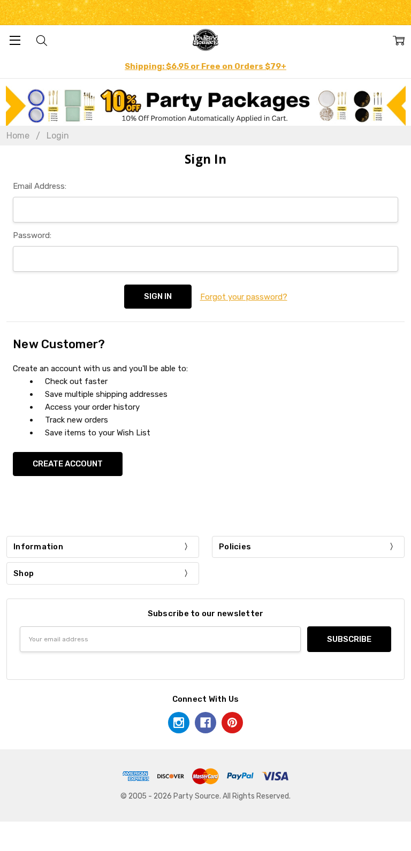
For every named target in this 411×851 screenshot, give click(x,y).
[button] (206, 106)
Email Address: (39, 186)
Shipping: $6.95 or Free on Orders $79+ (205, 66)
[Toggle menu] (14, 40)
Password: (32, 235)
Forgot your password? (243, 297)
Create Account (68, 464)
